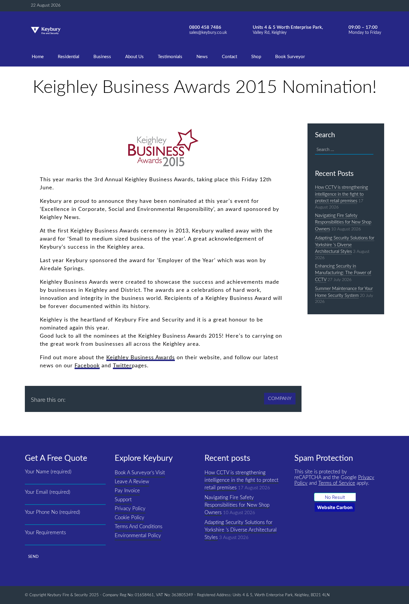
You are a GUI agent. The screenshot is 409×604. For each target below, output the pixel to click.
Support (123, 499)
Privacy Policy (130, 508)
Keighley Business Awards (140, 357)
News (202, 57)
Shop (256, 57)
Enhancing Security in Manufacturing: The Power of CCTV (343, 273)
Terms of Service (336, 483)
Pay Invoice (127, 490)
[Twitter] (130, 397)
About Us (134, 57)
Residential (68, 57)
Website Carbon (334, 507)
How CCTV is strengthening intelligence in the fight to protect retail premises (341, 194)
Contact (229, 57)
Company (280, 398)
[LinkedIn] (95, 397)
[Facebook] (83, 397)
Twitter (122, 366)
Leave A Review (132, 481)
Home (38, 57)
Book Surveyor (290, 57)
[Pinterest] (107, 397)
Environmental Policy (138, 535)
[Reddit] (118, 397)
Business (102, 57)
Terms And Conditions (138, 526)
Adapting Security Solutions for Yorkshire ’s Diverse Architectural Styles (344, 245)
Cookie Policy (129, 517)
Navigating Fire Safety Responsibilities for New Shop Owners (343, 222)
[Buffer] (71, 397)
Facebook (87, 366)
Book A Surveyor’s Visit (140, 472)
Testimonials (170, 57)
